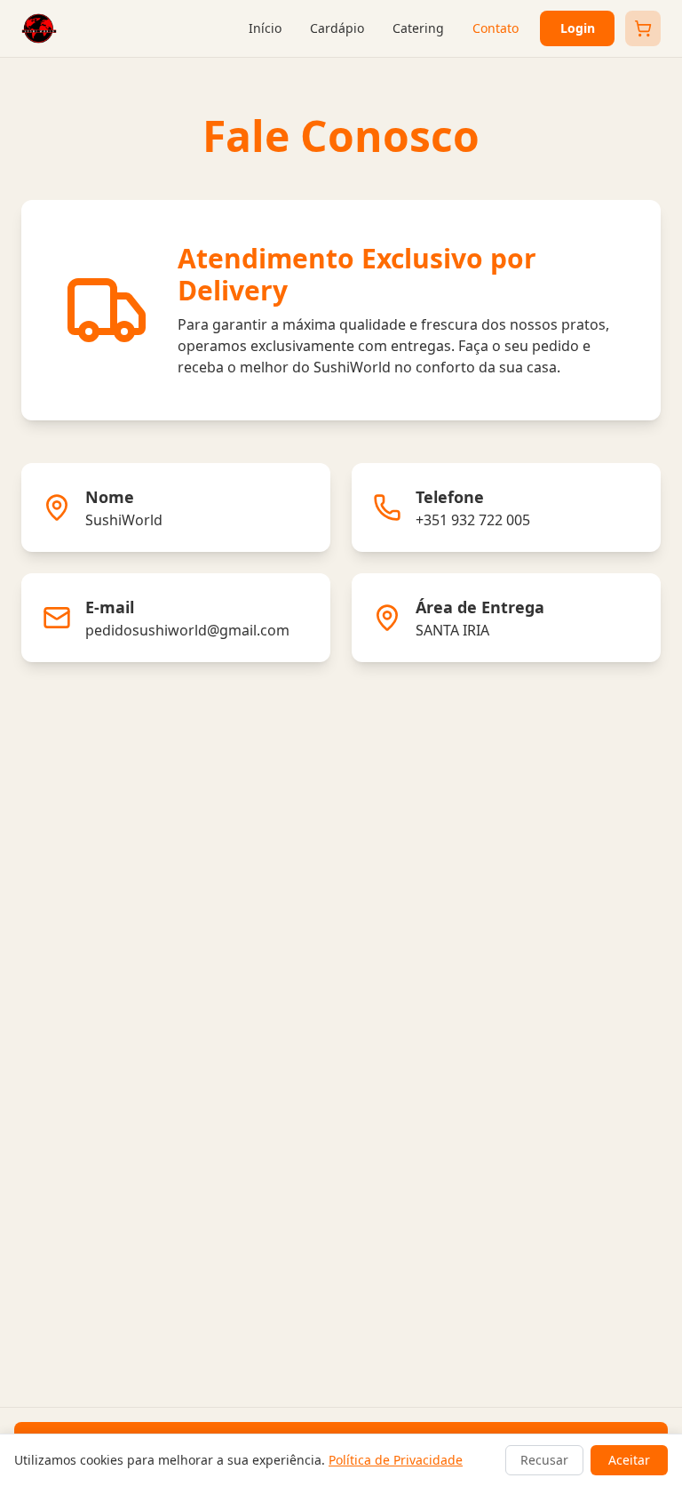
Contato (495, 28)
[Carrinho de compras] (643, 28)
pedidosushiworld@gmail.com (187, 630)
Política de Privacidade (396, 1459)
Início (265, 28)
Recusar (544, 1459)
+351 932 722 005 (473, 520)
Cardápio (337, 28)
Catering (418, 28)
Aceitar (629, 1459)
